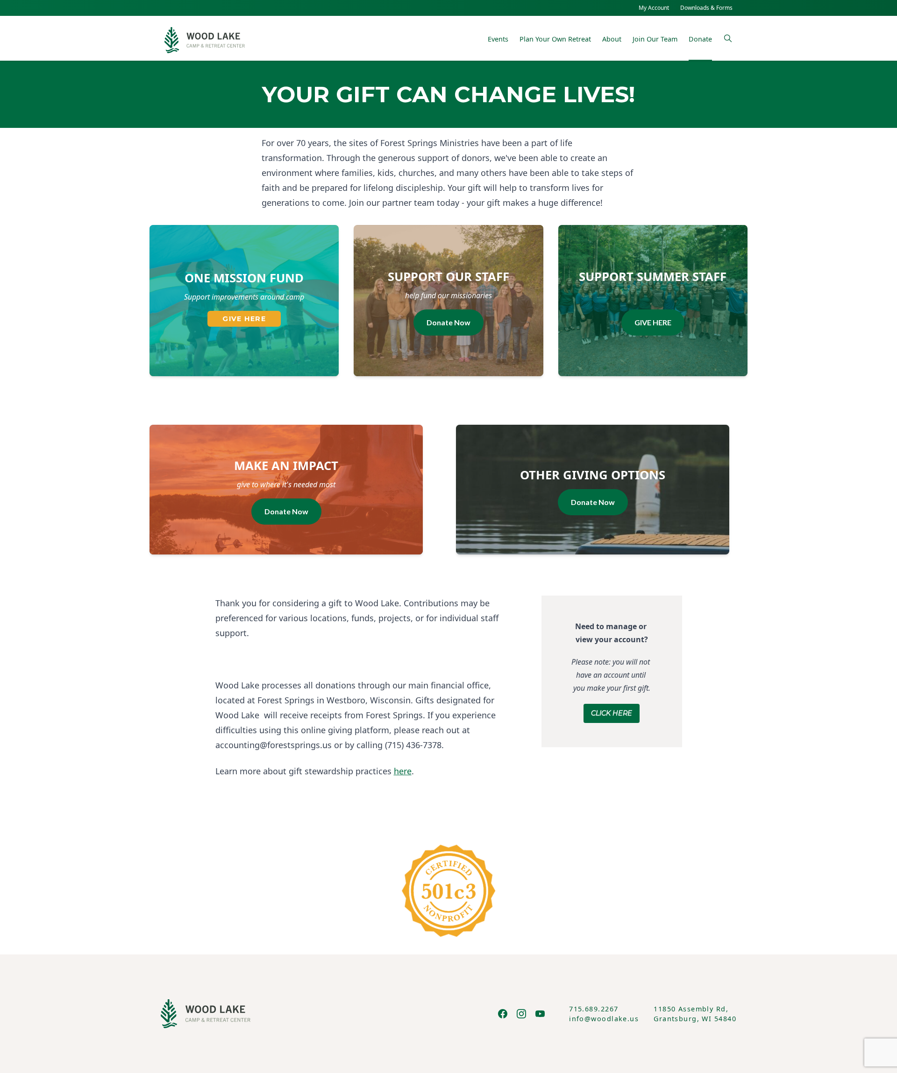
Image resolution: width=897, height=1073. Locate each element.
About (611, 39)
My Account (654, 8)
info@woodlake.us (604, 1018)
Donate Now (448, 322)
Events (498, 39)
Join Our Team (655, 39)
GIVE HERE (244, 319)
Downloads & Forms (706, 8)
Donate (700, 39)
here (403, 771)
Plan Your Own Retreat (555, 39)
